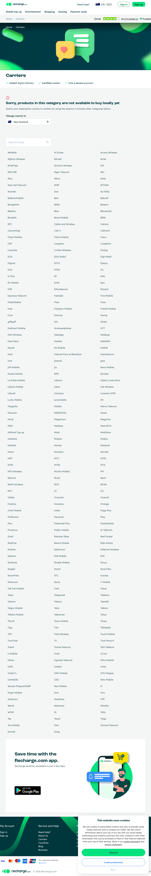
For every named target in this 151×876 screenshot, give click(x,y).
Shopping (49, 11)
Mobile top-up (14, 11)
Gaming (62, 11)
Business (42, 849)
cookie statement (132, 841)
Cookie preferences (113, 862)
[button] (103, 4)
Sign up (139, 4)
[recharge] (16, 4)
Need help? (83, 4)
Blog (40, 846)
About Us (43, 835)
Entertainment (33, 11)
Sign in (123, 4)
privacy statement (113, 844)
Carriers (42, 839)
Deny (113, 869)
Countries (43, 842)
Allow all (113, 852)
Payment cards (78, 11)
